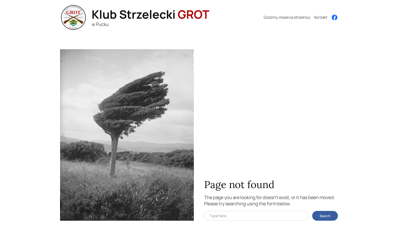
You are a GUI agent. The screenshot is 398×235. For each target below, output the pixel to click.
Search (325, 216)
